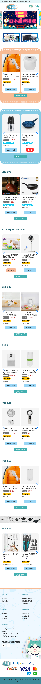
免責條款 (25, 618)
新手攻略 (5, 614)
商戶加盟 (5, 601)
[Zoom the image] (11, 34)
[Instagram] (9, 645)
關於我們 (5, 599)
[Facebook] (4, 645)
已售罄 (30, 150)
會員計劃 (5, 618)
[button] (3, 39)
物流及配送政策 (27, 599)
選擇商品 (11, 270)
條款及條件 (25, 614)
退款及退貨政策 (27, 601)
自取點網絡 (25, 603)
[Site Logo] (11, 7)
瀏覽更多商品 (20, 95)
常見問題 (5, 616)
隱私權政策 (25, 616)
